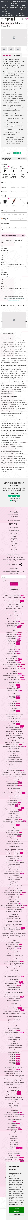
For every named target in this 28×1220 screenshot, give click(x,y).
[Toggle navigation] (2, 19)
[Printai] (8, 19)
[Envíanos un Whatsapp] (10, 524)
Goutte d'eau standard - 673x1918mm (6, 176)
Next (27, 173)
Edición (14, 536)
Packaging (14, 543)
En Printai (4, 423)
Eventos (14, 547)
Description (7, 55)
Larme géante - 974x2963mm (23, 176)
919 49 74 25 (14, 516)
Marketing (14, 538)
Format (3, 164)
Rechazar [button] (16, 1211)
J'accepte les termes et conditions (14, 581)
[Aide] (14, 211)
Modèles (17, 55)
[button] (5, 169)
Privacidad (14, 528)
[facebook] (14, 524)
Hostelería (14, 549)
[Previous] (2, 37)
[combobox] (18, 192)
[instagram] (12, 524)
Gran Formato (14, 540)
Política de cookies (14, 527)
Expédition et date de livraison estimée (14, 228)
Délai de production (7, 211)
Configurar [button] (17, 1214)
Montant (3, 182)
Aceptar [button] (17, 1208)
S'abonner (14, 584)
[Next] (25, 37)
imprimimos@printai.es (14, 514)
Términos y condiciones (14, 530)
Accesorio (4, 192)
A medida (14, 551)
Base (2, 196)
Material (3, 187)
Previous (1, 173)
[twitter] (16, 524)
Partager (23, 158)
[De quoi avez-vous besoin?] (22, 19)
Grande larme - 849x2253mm (14, 176)
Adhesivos (14, 542)
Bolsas (14, 545)
